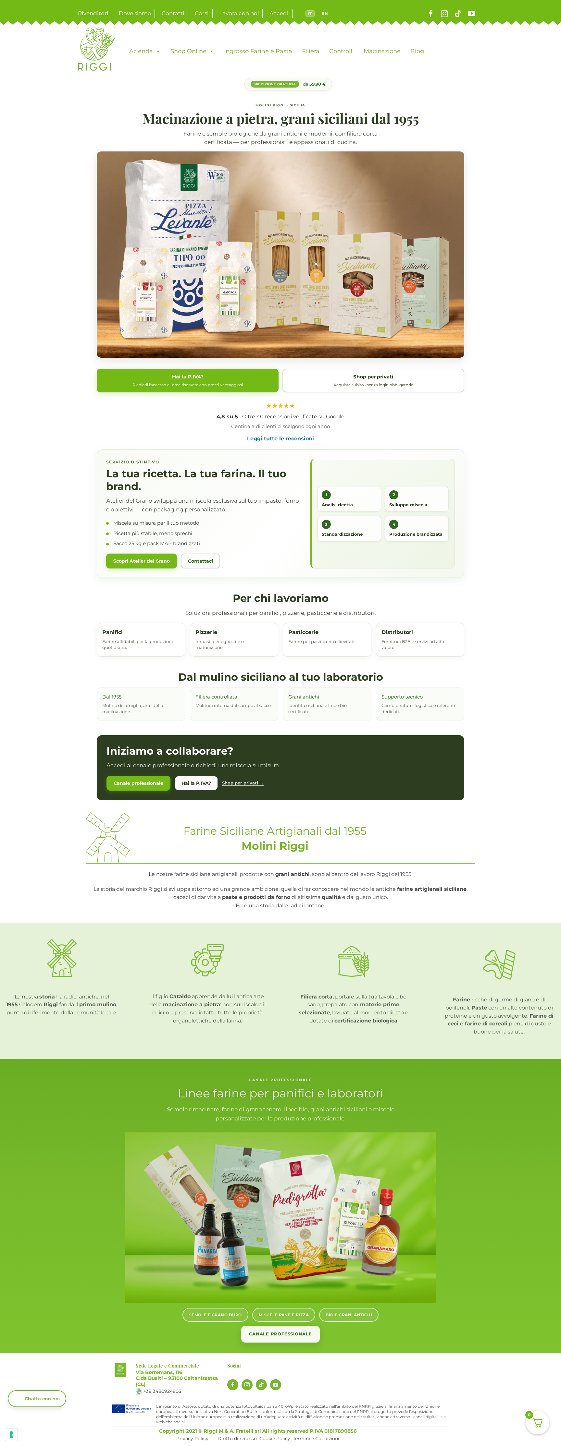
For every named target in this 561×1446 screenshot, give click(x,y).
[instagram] (444, 13)
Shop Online (188, 51)
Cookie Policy (274, 1438)
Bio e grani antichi (349, 1314)
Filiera (310, 51)
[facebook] (430, 13)
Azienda (141, 51)
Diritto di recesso (237, 1438)
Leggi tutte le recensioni (280, 439)
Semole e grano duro (215, 1314)
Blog (417, 51)
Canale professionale (138, 783)
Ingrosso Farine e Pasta (258, 51)
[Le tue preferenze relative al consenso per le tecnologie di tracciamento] (11, 1434)
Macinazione (382, 51)
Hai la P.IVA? (196, 783)
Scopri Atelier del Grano (141, 561)
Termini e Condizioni (316, 1438)
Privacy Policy (192, 1438)
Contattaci (200, 561)
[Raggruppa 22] (120, 1365)
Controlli (341, 51)
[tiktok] (458, 13)
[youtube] (471, 13)
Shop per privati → (243, 782)
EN (325, 13)
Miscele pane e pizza (284, 1314)
